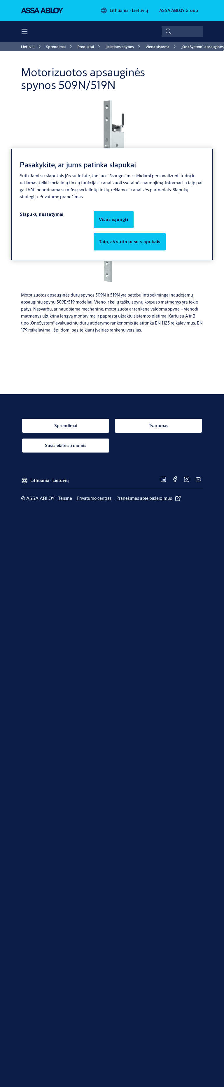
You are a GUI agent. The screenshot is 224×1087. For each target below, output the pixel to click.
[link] (32, 47)
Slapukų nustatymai (42, 214)
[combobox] (182, 31)
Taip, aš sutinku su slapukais (129, 241)
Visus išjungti (113, 219)
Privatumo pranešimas (61, 196)
